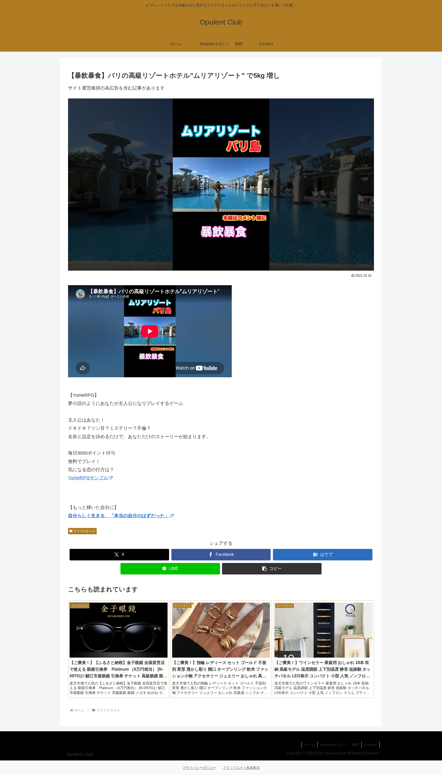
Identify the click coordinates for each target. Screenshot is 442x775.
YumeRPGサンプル (88, 477)
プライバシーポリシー (199, 768)
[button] (272, 568)
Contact (370, 745)
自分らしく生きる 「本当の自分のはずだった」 (118, 515)
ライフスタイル (84, 531)
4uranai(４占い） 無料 (339, 745)
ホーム (309, 745)
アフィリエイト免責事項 (241, 768)
